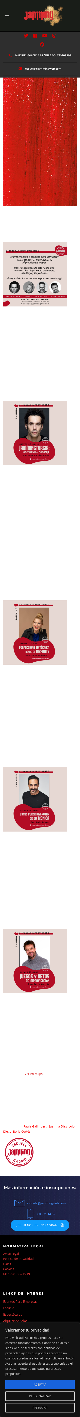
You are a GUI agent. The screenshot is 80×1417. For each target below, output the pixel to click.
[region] (40, 1370)
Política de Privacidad (18, 1259)
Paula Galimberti (35, 1126)
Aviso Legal (11, 1254)
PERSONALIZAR (40, 1396)
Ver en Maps (34, 1074)
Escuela (8, 1308)
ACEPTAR (40, 1384)
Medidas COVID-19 (16, 1274)
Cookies (8, 1269)
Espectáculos (12, 1314)
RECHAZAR (40, 1408)
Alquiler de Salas (15, 1321)
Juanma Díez (58, 1126)
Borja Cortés (22, 1131)
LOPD (7, 1264)
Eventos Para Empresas (20, 1301)
